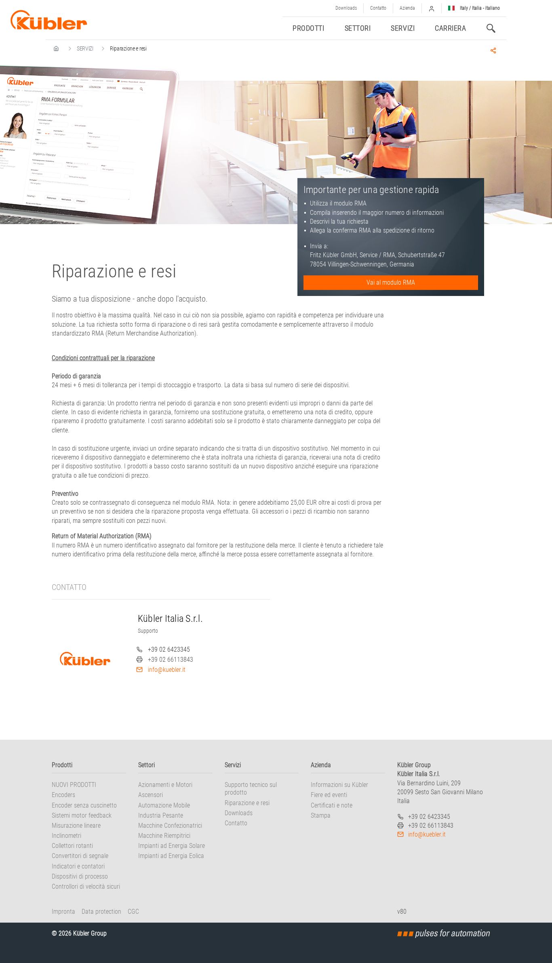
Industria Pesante (160, 815)
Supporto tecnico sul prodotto (251, 788)
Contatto (378, 8)
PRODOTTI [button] (308, 28)
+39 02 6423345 (169, 649)
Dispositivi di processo (80, 876)
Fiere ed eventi (329, 795)
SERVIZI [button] (403, 28)
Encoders (63, 795)
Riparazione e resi (247, 803)
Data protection (101, 911)
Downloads (346, 8)
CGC (133, 911)
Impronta (63, 911)
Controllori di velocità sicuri (86, 886)
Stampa (321, 815)
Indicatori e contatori (78, 866)
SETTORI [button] (358, 28)
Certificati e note (331, 805)
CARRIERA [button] (450, 28)
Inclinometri (66, 835)
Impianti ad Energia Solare (171, 846)
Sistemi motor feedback (82, 815)
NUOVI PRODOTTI (74, 785)
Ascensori (150, 795)
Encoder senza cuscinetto (84, 805)
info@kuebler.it (166, 669)
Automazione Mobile (164, 805)
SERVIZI (85, 48)
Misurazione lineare (76, 825)
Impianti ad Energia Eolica (171, 856)
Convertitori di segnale (80, 856)
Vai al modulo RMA (391, 282)
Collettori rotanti (72, 846)
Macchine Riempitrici (164, 835)
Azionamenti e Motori (165, 785)
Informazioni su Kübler (339, 785)
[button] (431, 8)
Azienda (407, 8)
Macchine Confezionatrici (170, 825)
